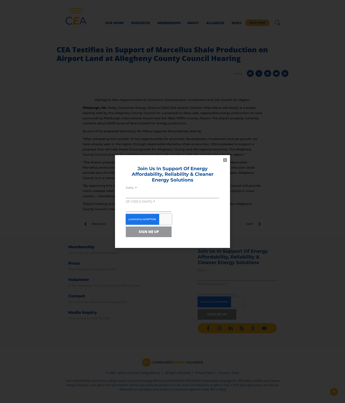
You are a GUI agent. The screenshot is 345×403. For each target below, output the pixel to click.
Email (130, 188)
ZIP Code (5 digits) (139, 201)
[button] (225, 160)
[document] (172, 201)
